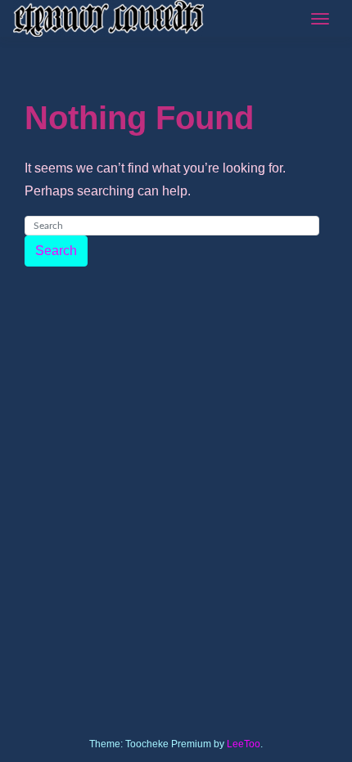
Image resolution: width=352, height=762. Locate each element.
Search (56, 251)
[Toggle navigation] (320, 19)
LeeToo (243, 744)
